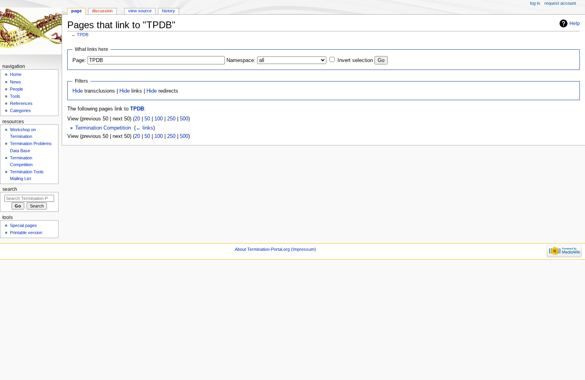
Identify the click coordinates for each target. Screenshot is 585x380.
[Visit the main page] (31, 31)
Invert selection (355, 60)
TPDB (82, 34)
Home (15, 74)
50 (147, 119)
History (168, 10)
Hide (77, 91)
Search (9, 189)
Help (574, 23)
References (21, 103)
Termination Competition (103, 128)
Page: (79, 60)
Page (76, 10)
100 (158, 119)
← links (144, 128)
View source (140, 10)
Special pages (23, 225)
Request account (560, 3)
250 (171, 119)
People (16, 89)
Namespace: (240, 60)
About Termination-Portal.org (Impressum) (275, 249)
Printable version (26, 232)
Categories (20, 110)
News (15, 81)
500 (184, 119)
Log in (535, 3)
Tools (15, 96)
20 (137, 119)
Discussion (102, 10)
